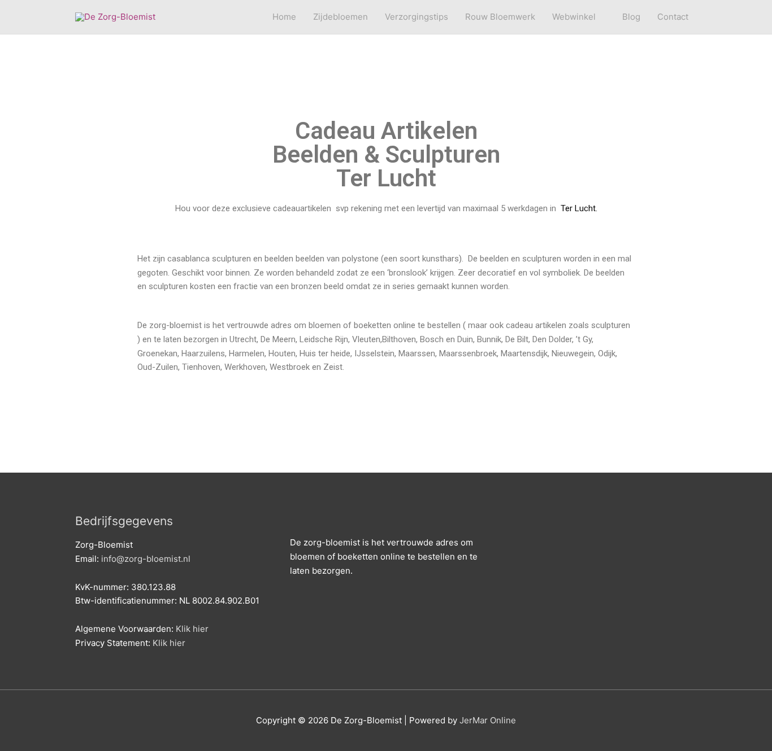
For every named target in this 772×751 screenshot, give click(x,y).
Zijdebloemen (340, 16)
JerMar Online (487, 720)
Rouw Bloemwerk (500, 16)
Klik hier (192, 628)
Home (284, 16)
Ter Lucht (577, 208)
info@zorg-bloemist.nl (145, 558)
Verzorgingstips (416, 16)
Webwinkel (574, 16)
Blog (631, 16)
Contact (672, 16)
